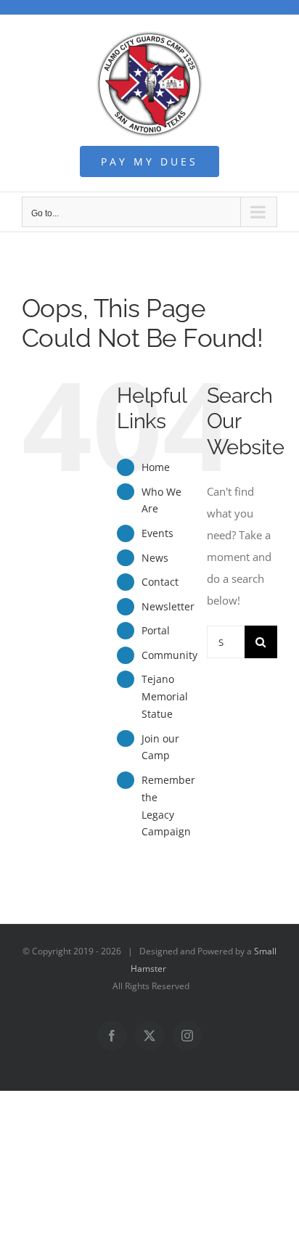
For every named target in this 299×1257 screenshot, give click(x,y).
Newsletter (168, 606)
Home (156, 467)
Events (157, 533)
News (155, 558)
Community (169, 655)
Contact (160, 582)
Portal (156, 630)
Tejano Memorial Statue (165, 696)
